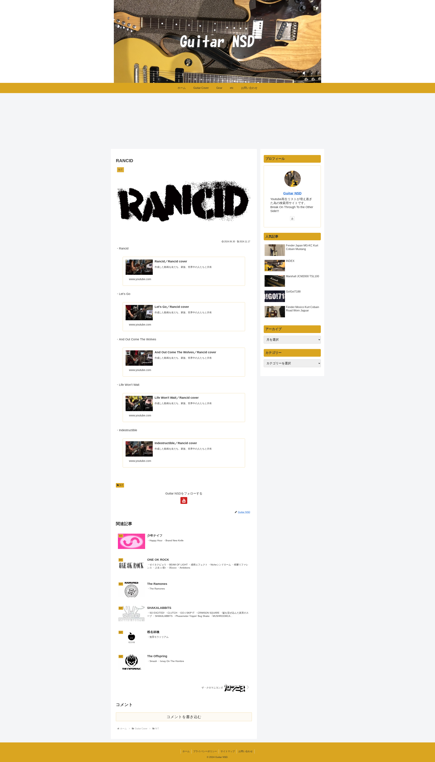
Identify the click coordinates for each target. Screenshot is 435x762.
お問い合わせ (245, 751)
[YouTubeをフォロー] (183, 500)
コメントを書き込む (184, 717)
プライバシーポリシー (205, 751)
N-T (121, 485)
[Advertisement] (217, 121)
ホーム (186, 751)
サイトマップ (228, 751)
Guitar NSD (292, 193)
